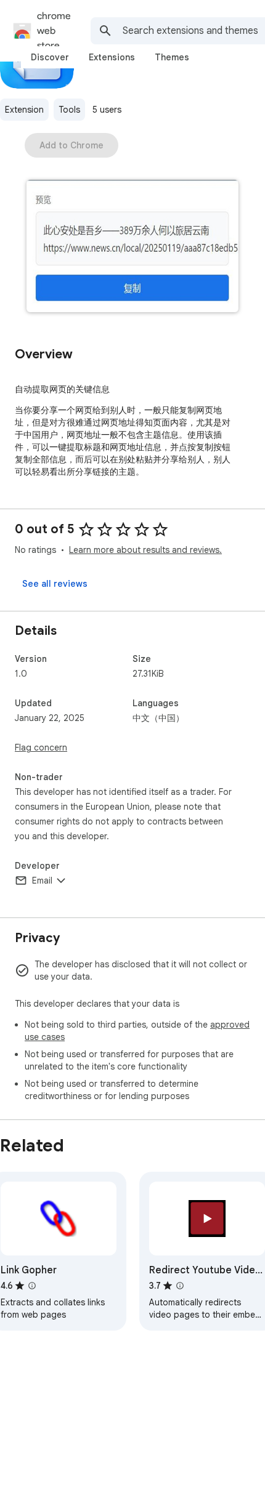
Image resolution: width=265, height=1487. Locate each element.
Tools (69, 109)
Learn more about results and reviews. (145, 549)
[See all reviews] (55, 583)
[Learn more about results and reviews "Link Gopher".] (32, 1285)
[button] (132, 247)
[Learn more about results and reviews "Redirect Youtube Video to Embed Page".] (180, 1285)
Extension (24, 109)
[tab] (50, 57)
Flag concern (41, 747)
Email (42, 880)
